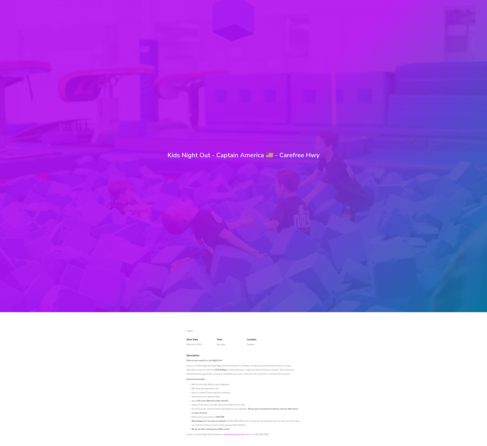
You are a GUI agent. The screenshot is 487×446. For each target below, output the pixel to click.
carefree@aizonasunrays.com (236, 434)
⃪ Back (189, 331)
